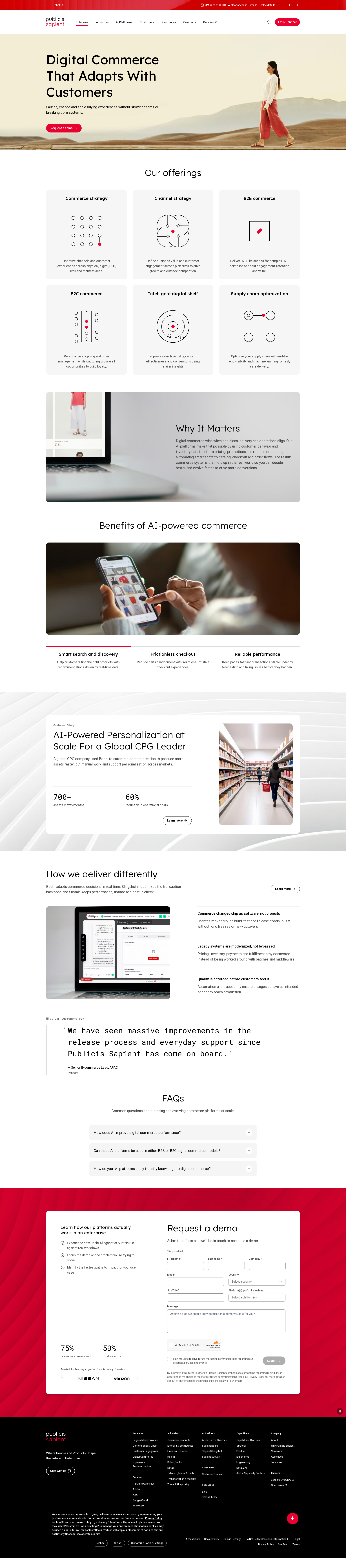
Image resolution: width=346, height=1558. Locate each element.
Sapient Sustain (211, 1456)
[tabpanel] (173, 589)
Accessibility (193, 1539)
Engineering (243, 1462)
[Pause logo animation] (137, 1378)
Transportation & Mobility (181, 1478)
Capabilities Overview (248, 1440)
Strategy (241, 1445)
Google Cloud (140, 1500)
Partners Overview (143, 1483)
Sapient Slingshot (212, 1451)
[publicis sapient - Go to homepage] (55, 22)
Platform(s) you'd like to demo (246, 1290)
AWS (135, 1494)
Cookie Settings (232, 1539)
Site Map (283, 1544)
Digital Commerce (143, 1456)
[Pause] (296, 382)
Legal (297, 1539)
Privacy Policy (256, 1376)
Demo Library (209, 1497)
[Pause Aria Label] (298, 5)
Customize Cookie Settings (147, 1543)
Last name (215, 1258)
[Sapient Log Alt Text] (56, 1437)
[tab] (88, 660)
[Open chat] (292, 1518)
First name (174, 1258)
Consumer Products (178, 1440)
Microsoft (138, 1505)
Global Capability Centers (250, 1473)
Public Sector (174, 1462)
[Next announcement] (290, 5)
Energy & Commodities (180, 1445)
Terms (296, 1544)
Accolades (277, 1456)
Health (171, 1456)
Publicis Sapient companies (223, 1372)
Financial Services (177, 1451)
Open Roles (277, 1485)
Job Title (173, 1290)
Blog (204, 1491)
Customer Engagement (146, 1451)
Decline (100, 1543)
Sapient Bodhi (210, 1445)
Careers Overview (281, 1479)
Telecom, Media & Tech (180, 1473)
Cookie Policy (211, 1539)
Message (172, 1306)
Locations (276, 1462)
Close (117, 1543)
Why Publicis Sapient (282, 1445)
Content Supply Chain (145, 1445)
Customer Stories (212, 1474)
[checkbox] (212, 1361)
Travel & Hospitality (178, 1484)
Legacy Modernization (145, 1440)
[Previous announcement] (47, 5)
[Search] (268, 22)
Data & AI (241, 1467)
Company (255, 1258)
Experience (242, 1456)
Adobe (136, 1489)
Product (240, 1451)
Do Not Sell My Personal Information (266, 1539)
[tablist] (173, 660)
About (274, 1440)
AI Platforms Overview (215, 1440)
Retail (170, 1467)
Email (171, 1274)
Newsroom (277, 1451)
